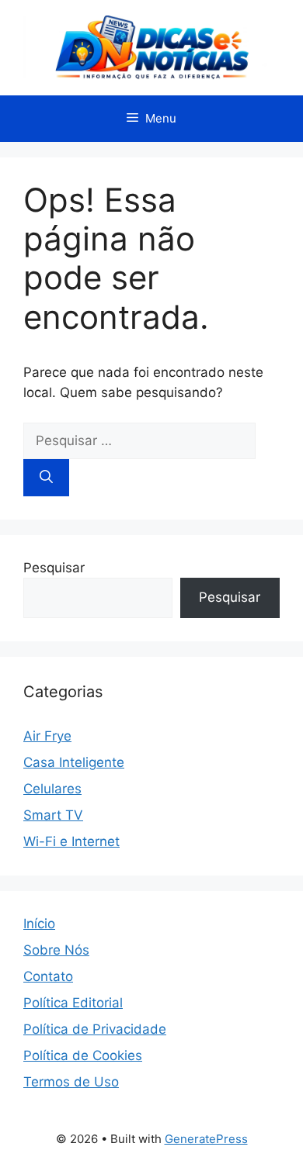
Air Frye (47, 736)
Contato (48, 976)
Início (39, 923)
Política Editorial (73, 1002)
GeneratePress (206, 1138)
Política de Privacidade (94, 1029)
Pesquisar (54, 567)
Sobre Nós (56, 950)
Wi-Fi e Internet (71, 841)
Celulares (52, 788)
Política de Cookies (82, 1055)
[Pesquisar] (46, 477)
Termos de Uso (71, 1082)
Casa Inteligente (73, 762)
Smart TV (53, 815)
